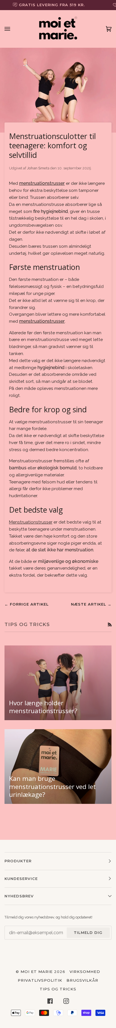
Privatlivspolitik (40, 980)
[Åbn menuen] (13, 29)
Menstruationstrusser (30, 522)
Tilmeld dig (88, 932)
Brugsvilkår (82, 980)
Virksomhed (85, 971)
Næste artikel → (91, 604)
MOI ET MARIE (37, 971)
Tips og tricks (58, 989)
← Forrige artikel (27, 604)
